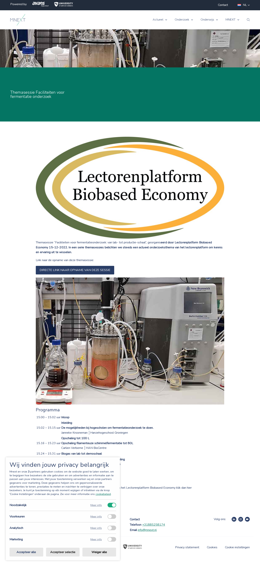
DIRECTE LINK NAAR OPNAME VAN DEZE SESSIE (75, 270)
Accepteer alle (26, 552)
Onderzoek (182, 20)
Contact (223, 5)
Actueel (158, 20)
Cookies (212, 547)
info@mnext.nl (147, 530)
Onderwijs (207, 20)
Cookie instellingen (237, 547)
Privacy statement (187, 547)
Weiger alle (99, 552)
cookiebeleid (103, 494)
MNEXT (230, 20)
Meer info (96, 505)
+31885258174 (153, 525)
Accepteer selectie (62, 552)
